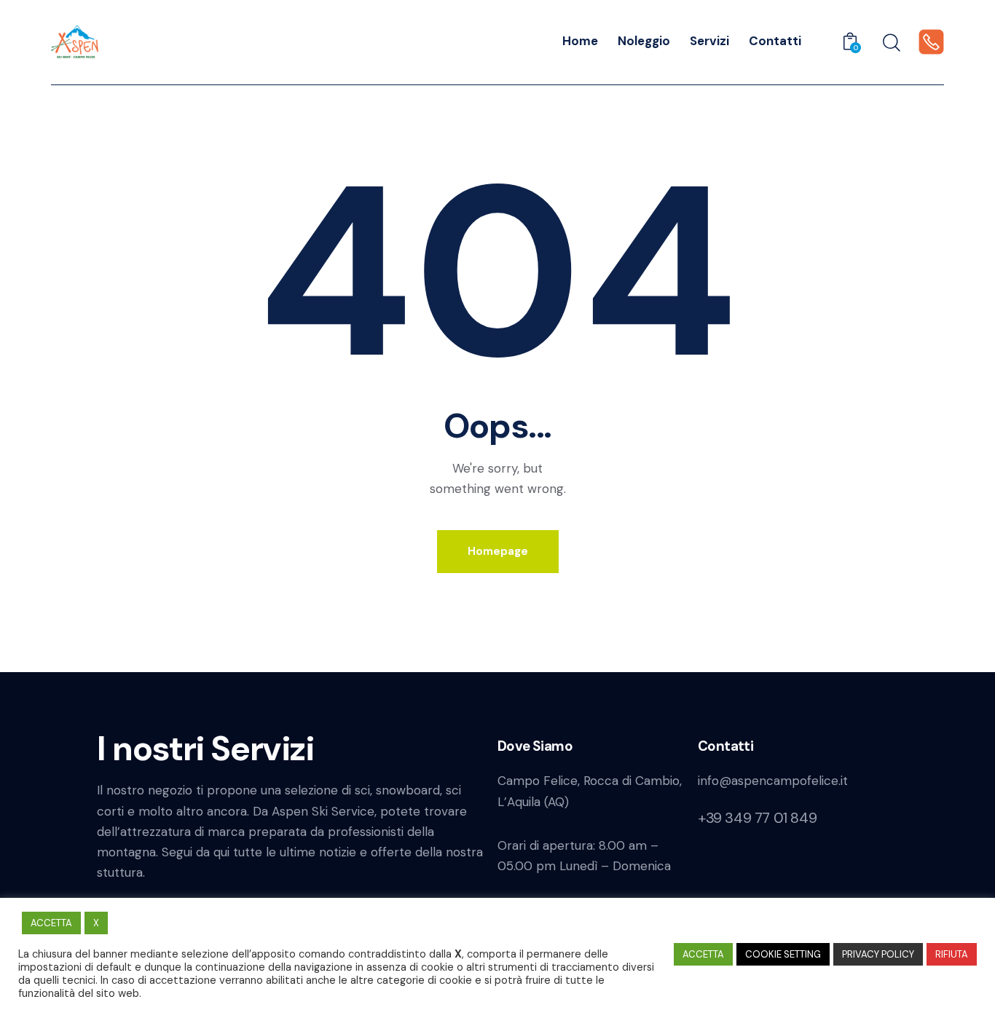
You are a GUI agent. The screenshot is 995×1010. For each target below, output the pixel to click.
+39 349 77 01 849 (757, 817)
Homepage (498, 551)
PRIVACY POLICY (878, 954)
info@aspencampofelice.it (773, 781)
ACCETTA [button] (51, 923)
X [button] (96, 923)
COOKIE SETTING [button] (783, 954)
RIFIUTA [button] (951, 954)
